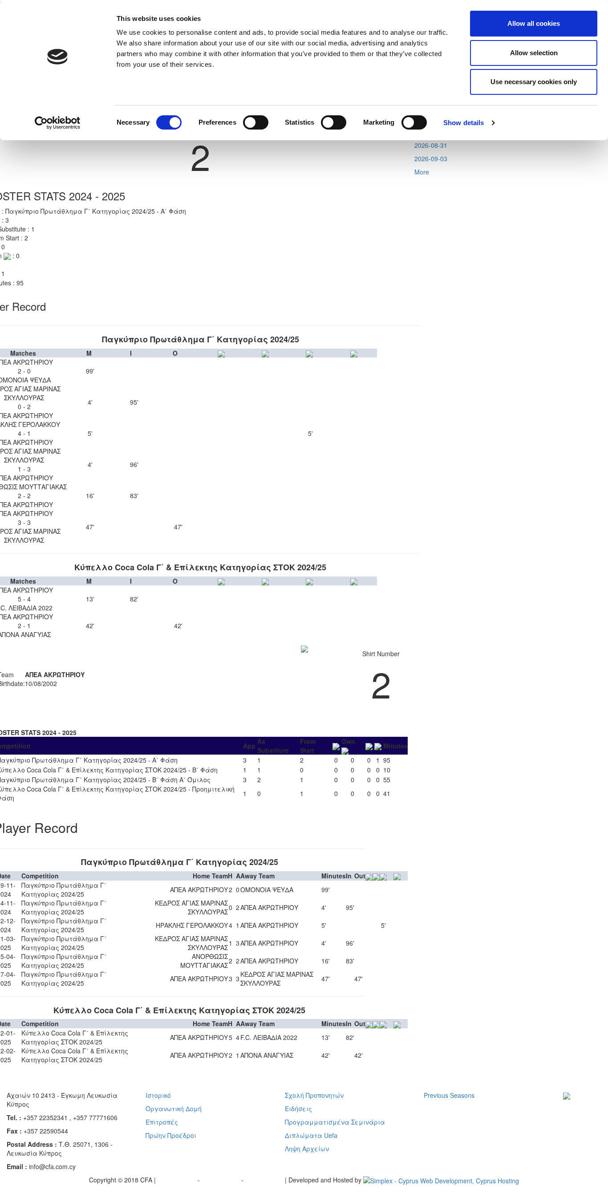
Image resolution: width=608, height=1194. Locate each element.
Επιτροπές (162, 1121)
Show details (463, 122)
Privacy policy (178, 1179)
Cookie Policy (265, 1179)
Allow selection (534, 53)
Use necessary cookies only (533, 81)
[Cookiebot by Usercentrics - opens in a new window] (58, 123)
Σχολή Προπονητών (314, 1095)
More (421, 171)
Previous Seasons (449, 1095)
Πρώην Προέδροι (171, 1135)
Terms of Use (221, 1179)
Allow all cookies (533, 23)
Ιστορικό (158, 1095)
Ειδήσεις (298, 1108)
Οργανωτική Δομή (174, 1108)
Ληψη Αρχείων (307, 1148)
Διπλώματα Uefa (311, 1135)
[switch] (255, 122)
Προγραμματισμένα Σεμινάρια (335, 1121)
